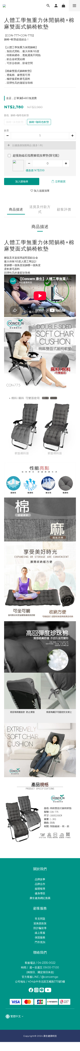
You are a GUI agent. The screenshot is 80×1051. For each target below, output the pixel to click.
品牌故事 (40, 879)
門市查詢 (40, 942)
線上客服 (40, 932)
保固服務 (40, 937)
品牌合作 (40, 884)
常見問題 (40, 918)
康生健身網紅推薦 (40, 898)
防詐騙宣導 (40, 928)
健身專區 (40, 893)
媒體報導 (40, 888)
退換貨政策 (40, 923)
